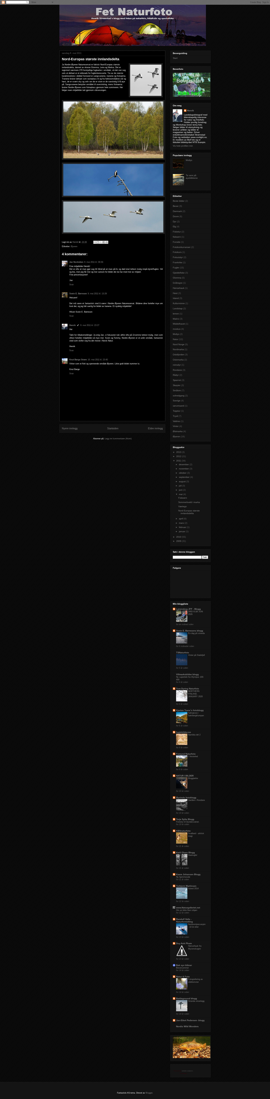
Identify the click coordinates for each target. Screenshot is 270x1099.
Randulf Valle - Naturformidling (184, 920)
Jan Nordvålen (76, 262)
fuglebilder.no (183, 732)
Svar (71, 284)
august (182, 481)
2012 (179, 456)
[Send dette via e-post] (94, 242)
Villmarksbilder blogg (187, 674)
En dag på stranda (196, 633)
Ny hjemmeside (183, 877)
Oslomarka (178, 359)
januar (182, 531)
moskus (176, 329)
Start (175, 58)
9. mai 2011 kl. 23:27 (89, 325)
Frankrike (177, 262)
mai (181, 494)
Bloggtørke (193, 778)
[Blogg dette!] (97, 242)
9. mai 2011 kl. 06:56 (93, 262)
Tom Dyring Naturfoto (187, 688)
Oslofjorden (178, 354)
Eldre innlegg (155, 428)
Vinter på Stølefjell (196, 655)
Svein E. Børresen (78, 293)
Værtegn (182, 506)
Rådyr (176, 375)
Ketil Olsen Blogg (185, 852)
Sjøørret (177, 380)
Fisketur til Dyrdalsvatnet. (187, 822)
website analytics (187, 1071)
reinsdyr (177, 365)
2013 (179, 452)
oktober (183, 473)
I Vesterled (193, 756)
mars (182, 523)
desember (184, 464)
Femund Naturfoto (186, 754)
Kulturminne (179, 303)
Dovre (176, 216)
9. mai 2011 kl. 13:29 (97, 293)
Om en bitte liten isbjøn (186, 910)
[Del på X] (100, 242)
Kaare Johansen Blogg (188, 874)
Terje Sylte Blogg (185, 819)
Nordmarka (178, 349)
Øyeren (74, 246)
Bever (176, 206)
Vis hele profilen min (183, 146)
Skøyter (176, 385)
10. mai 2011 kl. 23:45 (98, 359)
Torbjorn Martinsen (186, 886)
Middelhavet (179, 324)
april (181, 518)
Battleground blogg (186, 998)
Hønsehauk (178, 288)
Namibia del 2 (194, 735)
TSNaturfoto (182, 652)
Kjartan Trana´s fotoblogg (190, 710)
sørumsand (178, 405)
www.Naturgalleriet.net (188, 907)
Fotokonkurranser (181, 247)
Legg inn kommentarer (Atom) (118, 438)
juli (180, 485)
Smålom (177, 390)
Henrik (72, 325)
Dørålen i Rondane (196, 800)
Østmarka (177, 431)
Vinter (176, 426)
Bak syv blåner (184, 965)
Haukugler (192, 855)
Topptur (176, 411)
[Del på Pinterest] (106, 242)
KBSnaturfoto (183, 831)
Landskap (177, 308)
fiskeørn (177, 237)
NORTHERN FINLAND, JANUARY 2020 (195, 694)
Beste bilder (179, 201)
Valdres (176, 421)
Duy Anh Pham (184, 943)
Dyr (174, 221)
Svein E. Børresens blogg (189, 630)
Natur (175, 339)
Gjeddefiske (179, 272)
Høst (175, 293)
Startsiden (112, 428)
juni (181, 490)
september (184, 477)
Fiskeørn (182, 498)
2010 (179, 537)
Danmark (177, 211)
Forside (176, 242)
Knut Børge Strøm (78, 359)
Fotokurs (177, 252)
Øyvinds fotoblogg (186, 797)
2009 (179, 541)
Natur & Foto (183, 976)
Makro (176, 319)
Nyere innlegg (70, 428)
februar (183, 527)
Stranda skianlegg (196, 1001)
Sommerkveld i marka (189, 502)
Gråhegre (177, 283)
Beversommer (182, 968)
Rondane (177, 370)
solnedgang (178, 395)
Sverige (176, 400)
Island (176, 298)
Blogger (149, 1093)
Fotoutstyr (178, 257)
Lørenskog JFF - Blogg (188, 609)
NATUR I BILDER (185, 775)
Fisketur (177, 231)
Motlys (189, 160)
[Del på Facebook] (103, 242)
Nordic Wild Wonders (187, 1026)
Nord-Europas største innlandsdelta (189, 512)
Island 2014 (193, 888)
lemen (176, 313)
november (184, 468)
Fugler (176, 267)
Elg (174, 226)
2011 (179, 460)
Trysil (175, 416)
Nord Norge (178, 344)
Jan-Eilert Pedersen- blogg (190, 1020)
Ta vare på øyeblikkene (192, 176)
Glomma (177, 277)
